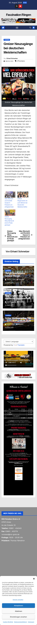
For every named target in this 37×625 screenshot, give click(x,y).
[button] (34, 578)
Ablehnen (18, 611)
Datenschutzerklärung (20, 622)
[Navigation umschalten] (17, 27)
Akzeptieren (18, 606)
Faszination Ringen (18, 14)
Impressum (31, 622)
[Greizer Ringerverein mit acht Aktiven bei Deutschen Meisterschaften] (22, 194)
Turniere (6, 39)
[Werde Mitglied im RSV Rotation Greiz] (18, 376)
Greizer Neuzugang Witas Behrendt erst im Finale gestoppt (9, 221)
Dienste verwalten (18, 599)
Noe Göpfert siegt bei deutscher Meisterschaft (17, 297)
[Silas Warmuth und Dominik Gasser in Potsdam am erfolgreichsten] (10, 194)
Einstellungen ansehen (18, 617)
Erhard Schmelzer (12, 58)
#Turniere (21, 61)
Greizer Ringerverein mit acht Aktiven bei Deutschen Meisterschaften (22, 203)
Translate (20, 345)
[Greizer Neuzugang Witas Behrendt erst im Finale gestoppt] (10, 213)
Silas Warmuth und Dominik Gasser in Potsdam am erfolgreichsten (9, 203)
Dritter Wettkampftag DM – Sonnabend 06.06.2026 (18, 319)
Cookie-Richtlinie (8, 622)
